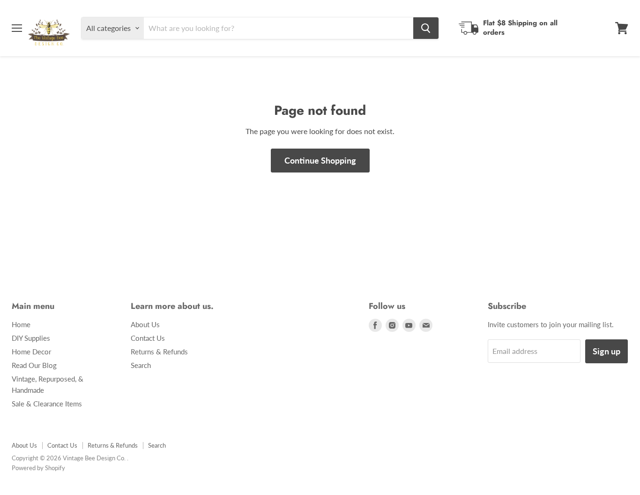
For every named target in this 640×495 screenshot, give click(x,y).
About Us (145, 324)
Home (21, 324)
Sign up (606, 351)
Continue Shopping (320, 160)
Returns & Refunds (159, 351)
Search (141, 365)
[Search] (426, 28)
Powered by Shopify (38, 468)
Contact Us (148, 338)
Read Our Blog (34, 365)
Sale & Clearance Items (47, 403)
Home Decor (31, 351)
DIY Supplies (31, 338)
